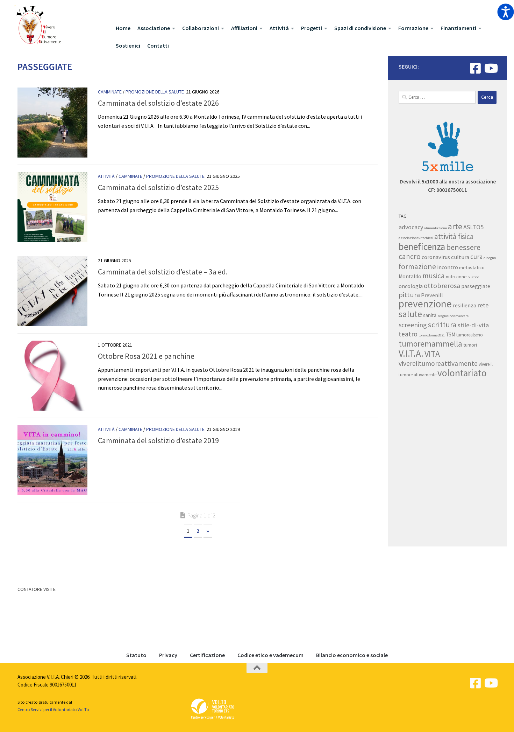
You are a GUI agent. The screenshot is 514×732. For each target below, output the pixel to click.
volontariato (462, 373)
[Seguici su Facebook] (475, 68)
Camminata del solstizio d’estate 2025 (158, 187)
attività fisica (454, 236)
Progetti (311, 28)
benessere (463, 247)
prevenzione (425, 303)
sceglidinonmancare (453, 316)
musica (433, 275)
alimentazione (435, 228)
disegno (490, 258)
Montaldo (410, 276)
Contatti (158, 45)
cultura (460, 257)
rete (482, 305)
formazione (417, 266)
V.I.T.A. (411, 353)
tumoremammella (430, 344)
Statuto (136, 654)
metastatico (472, 267)
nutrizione (456, 276)
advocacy (411, 227)
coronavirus (436, 256)
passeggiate (475, 286)
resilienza (464, 305)
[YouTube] (490, 68)
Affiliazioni (244, 28)
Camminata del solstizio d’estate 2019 (158, 440)
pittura (409, 294)
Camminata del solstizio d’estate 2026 (158, 103)
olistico (473, 277)
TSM (450, 334)
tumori (470, 345)
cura (476, 256)
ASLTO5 (473, 227)
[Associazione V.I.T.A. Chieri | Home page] (38, 25)
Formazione (413, 28)
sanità (429, 315)
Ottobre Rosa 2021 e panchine (146, 356)
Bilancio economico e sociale (352, 654)
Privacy (168, 654)
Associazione (153, 28)
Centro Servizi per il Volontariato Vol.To (53, 709)
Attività (279, 28)
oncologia (411, 286)
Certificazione (207, 654)
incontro (447, 267)
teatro (408, 333)
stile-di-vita (473, 325)
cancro (410, 256)
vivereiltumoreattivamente (438, 363)
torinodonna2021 (432, 335)
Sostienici (128, 45)
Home (123, 28)
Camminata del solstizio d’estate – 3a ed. (163, 272)
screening (413, 324)
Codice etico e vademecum (270, 654)
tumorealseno (469, 335)
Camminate (110, 92)
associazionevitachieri (416, 238)
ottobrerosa (442, 285)
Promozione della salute (155, 92)
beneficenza (422, 246)
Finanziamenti (458, 28)
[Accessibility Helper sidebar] (505, 12)
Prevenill (432, 295)
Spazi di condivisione (360, 28)
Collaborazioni (200, 28)
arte (455, 226)
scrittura (442, 324)
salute (410, 314)
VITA (432, 353)
